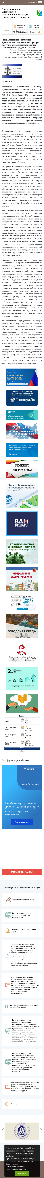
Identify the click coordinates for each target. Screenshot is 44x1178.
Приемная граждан (36, 26)
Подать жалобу (22, 822)
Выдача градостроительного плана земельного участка (24, 1007)
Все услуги (15, 1104)
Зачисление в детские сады (23, 900)
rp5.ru (22, 751)
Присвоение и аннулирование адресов (23, 931)
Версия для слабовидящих (21, 31)
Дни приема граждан (21, 26)
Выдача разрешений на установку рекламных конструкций (21, 915)
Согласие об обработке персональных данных (16, 1167)
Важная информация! (22, 872)
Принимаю (22, 1173)
